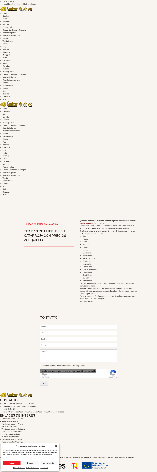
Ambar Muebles (86, 223)
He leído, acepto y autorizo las (65, 366)
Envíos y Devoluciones (101, 457)
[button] (56, 446)
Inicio (4, 13)
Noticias (5, 49)
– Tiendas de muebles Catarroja (12, 429)
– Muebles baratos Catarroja (11, 442)
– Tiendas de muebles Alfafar (11, 424)
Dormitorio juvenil (9, 33)
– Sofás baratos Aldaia (9, 427)
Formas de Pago (118, 457)
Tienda (5, 38)
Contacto (6, 52)
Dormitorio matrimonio (11, 36)
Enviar (44, 383)
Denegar (30, 463)
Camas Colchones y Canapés (14, 30)
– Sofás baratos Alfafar (9, 421)
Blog (4, 47)
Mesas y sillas (8, 27)
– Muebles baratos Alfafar (10, 434)
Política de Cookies (19, 468)
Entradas (6, 22)
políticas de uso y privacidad (76, 366)
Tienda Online (7, 41)
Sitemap (130, 457)
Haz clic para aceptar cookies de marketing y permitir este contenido (68, 371)
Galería (5, 44)
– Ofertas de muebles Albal (11, 432)
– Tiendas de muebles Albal (11, 439)
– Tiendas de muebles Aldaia (11, 419)
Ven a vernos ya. (87, 301)
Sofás (4, 19)
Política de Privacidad (32, 468)
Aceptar (12, 463)
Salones (5, 24)
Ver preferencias (48, 463)
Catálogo (6, 16)
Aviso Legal (44, 468)
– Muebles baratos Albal (9, 437)
